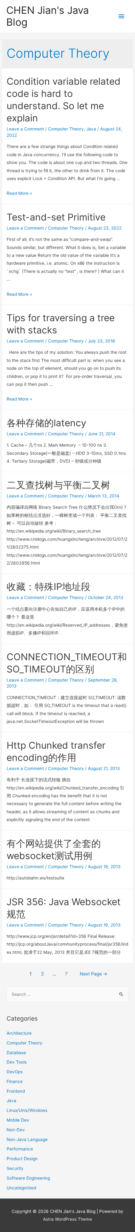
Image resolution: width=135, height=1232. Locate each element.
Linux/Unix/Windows (27, 1110)
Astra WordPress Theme (67, 1219)
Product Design (22, 1158)
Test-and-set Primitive (56, 217)
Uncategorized (21, 1187)
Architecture (19, 1033)
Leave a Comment (25, 128)
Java (91, 128)
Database (16, 1052)
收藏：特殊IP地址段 (48, 586)
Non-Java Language (27, 1139)
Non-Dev (16, 1129)
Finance (15, 1081)
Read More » (19, 193)
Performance (20, 1148)
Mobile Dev (18, 1120)
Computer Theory (66, 128)
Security (15, 1168)
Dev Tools (17, 1062)
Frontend (16, 1091)
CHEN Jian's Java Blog (47, 16)
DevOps (15, 1071)
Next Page (93, 974)
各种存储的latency (46, 422)
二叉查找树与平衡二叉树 (58, 485)
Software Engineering (28, 1178)
